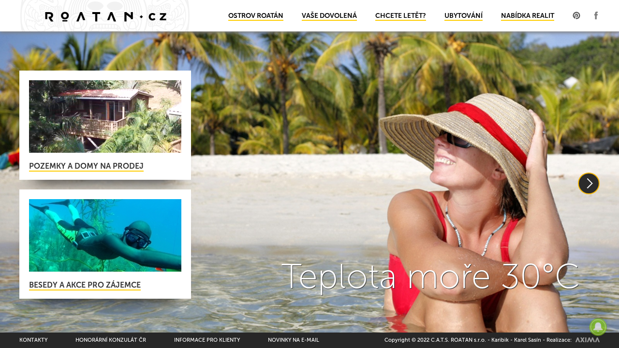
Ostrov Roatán (255, 16)
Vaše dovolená (329, 16)
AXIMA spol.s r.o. (587, 339)
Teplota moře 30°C (430, 276)
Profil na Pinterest (576, 15)
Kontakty (33, 340)
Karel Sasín (527, 340)
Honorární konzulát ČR (110, 340)
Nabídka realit (527, 16)
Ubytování (463, 16)
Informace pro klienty (207, 340)
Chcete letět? (400, 16)
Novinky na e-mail (293, 340)
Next (589, 183)
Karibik (500, 340)
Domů (105, 15)
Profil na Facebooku (596, 15)
